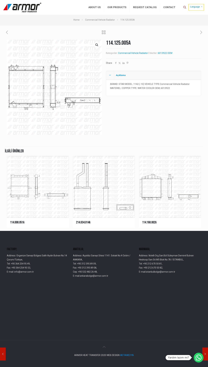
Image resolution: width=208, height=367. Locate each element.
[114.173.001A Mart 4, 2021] (205, 354)
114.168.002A (149, 222)
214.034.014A (83, 222)
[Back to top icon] (104, 346)
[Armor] (22, 7)
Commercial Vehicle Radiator (100, 19)
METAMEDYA (127, 355)
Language (195, 7)
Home (76, 19)
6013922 (162, 53)
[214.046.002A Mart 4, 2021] (3, 354)
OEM (169, 53)
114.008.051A (17, 222)
